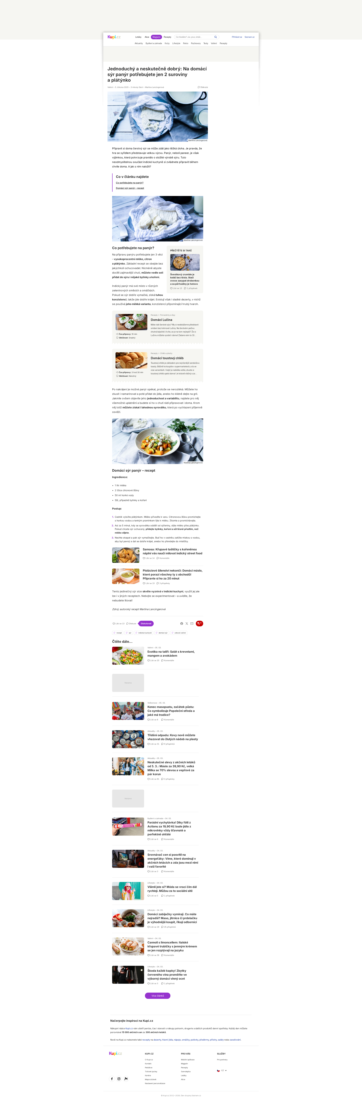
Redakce (148, 1068)
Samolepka (185, 1071)
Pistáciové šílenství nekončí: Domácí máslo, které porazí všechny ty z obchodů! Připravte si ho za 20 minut (157, 573)
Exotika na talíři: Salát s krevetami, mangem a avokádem (155, 654)
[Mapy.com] (126, 1079)
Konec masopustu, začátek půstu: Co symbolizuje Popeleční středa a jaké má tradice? (155, 710)
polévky (194, 1039)
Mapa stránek (150, 1079)
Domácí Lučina (157, 326)
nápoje (177, 1039)
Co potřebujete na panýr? (130, 182)
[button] (157, 996)
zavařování (235, 1039)
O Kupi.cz (149, 1060)
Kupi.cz (148, 1020)
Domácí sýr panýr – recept (130, 188)
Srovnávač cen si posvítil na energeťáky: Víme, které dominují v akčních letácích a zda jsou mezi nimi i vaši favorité (155, 860)
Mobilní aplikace (187, 1060)
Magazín (156, 37)
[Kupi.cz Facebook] (112, 1079)
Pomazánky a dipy (167, 315)
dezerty (157, 1039)
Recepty (167, 37)
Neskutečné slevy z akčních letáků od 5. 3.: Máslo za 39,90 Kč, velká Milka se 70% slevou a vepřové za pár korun (155, 767)
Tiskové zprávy (151, 1071)
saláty (221, 1039)
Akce (147, 37)
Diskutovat (146, 623)
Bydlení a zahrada (155, 818)
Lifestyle (151, 883)
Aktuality (151, 731)
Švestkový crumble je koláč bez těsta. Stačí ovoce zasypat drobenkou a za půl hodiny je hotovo (185, 268)
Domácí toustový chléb (157, 364)
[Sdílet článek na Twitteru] (187, 623)
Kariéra (148, 1075)
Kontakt (148, 1064)
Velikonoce (152, 703)
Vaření (110, 87)
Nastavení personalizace (155, 1083)
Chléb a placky (166, 353)
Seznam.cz (250, 37)
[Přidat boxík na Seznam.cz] (199, 623)
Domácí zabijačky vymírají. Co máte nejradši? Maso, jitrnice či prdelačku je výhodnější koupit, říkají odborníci (155, 917)
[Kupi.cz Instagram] (119, 1079)
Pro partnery (222, 1060)
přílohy (213, 1039)
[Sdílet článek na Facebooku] (182, 623)
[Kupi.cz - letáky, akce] (114, 37)
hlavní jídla (167, 1039)
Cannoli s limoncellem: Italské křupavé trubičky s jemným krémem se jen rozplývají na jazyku (155, 946)
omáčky (185, 1039)
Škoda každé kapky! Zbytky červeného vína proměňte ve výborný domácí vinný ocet (155, 974)
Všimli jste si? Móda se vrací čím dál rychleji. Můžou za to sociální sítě (155, 889)
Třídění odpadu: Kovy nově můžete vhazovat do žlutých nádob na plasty (155, 738)
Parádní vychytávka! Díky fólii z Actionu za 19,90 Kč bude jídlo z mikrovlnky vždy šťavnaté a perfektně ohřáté (155, 828)
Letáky (138, 37)
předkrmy (204, 1039)
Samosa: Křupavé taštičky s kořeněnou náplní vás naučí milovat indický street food (157, 553)
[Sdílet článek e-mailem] (192, 623)
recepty (146, 1039)
